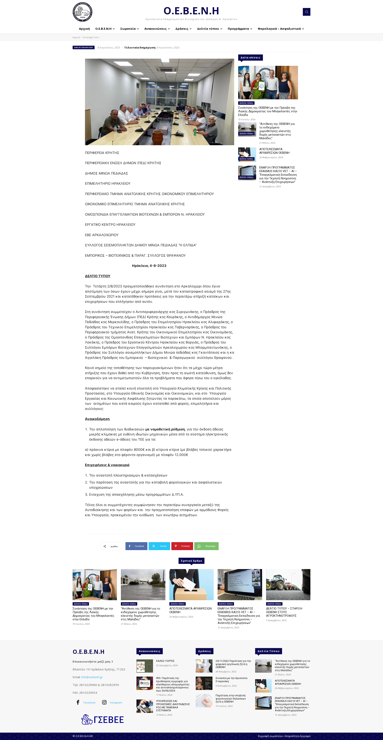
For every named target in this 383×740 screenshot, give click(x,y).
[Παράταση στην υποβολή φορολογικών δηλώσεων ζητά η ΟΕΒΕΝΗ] (204, 700)
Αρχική (76, 37)
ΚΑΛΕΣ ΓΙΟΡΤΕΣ (165, 660)
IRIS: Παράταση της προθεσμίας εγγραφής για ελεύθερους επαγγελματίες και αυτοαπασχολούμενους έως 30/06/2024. (173, 684)
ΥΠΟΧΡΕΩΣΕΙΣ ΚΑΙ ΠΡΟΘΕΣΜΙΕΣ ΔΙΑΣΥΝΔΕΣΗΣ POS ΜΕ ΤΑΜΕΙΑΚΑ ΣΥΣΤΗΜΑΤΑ (173, 706)
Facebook (89, 702)
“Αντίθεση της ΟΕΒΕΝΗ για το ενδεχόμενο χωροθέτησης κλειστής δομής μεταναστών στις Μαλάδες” (277, 131)
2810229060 (88, 685)
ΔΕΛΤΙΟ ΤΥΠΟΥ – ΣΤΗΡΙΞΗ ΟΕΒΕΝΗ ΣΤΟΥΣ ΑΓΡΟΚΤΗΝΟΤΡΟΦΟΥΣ (284, 612)
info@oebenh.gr (92, 677)
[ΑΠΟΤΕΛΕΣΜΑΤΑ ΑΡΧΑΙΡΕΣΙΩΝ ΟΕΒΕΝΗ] (247, 154)
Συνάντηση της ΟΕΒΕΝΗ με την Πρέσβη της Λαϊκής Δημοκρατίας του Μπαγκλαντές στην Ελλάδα (267, 111)
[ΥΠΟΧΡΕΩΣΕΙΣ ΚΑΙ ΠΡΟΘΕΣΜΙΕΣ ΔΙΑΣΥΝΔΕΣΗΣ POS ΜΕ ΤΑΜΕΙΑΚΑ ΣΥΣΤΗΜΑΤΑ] (144, 706)
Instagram (116, 702)
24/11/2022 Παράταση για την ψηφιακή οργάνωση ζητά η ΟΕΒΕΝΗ (233, 664)
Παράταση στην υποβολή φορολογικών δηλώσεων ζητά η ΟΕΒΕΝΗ (231, 698)
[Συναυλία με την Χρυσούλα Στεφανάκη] (204, 683)
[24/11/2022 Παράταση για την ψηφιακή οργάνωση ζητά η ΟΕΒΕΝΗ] (204, 666)
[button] (306, 12)
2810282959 (110, 685)
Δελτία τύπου (246, 103)
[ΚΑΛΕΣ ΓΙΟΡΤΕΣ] (144, 666)
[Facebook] (78, 703)
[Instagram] (104, 703)
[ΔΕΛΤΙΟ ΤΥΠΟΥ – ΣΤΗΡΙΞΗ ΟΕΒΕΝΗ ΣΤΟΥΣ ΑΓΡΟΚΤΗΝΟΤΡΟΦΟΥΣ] (288, 584)
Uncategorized (90, 37)
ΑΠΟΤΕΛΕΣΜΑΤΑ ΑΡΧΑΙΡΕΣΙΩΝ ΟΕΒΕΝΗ (274, 151)
